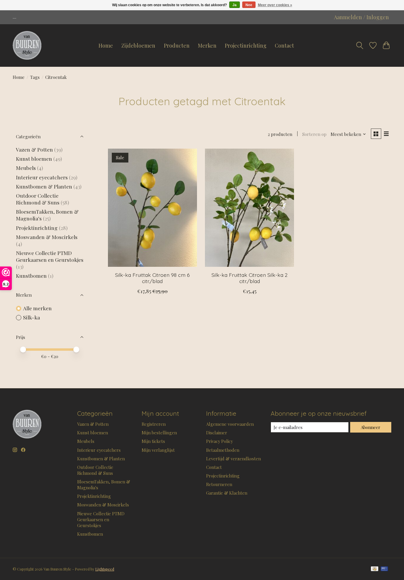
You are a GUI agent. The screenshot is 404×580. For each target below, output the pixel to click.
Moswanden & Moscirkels (46, 236)
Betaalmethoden (222, 450)
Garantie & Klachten (226, 493)
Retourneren (219, 484)
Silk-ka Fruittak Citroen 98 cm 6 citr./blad (152, 278)
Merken (207, 45)
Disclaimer (216, 433)
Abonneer (370, 427)
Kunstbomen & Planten (44, 186)
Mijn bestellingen (159, 433)
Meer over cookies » (275, 5)
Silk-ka (31, 317)
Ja (234, 5)
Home (105, 45)
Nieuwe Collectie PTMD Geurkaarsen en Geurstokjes (49, 256)
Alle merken (37, 308)
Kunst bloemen (34, 158)
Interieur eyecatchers (42, 177)
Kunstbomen (31, 275)
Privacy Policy (219, 441)
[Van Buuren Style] (27, 45)
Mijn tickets (153, 441)
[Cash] (374, 569)
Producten (177, 45)
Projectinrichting (245, 45)
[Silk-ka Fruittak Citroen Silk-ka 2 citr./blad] (249, 208)
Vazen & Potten (34, 149)
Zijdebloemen (138, 45)
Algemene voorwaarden (230, 424)
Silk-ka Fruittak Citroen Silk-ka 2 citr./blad (249, 278)
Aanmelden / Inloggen (361, 17)
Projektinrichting (37, 227)
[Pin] (384, 569)
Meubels (26, 167)
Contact (284, 45)
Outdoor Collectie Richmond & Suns (38, 199)
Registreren (154, 424)
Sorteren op (314, 134)
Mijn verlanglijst (158, 450)
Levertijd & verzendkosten (233, 459)
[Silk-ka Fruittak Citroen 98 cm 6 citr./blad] (152, 208)
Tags (35, 77)
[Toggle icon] (360, 45)
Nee (248, 5)
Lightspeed (104, 569)
